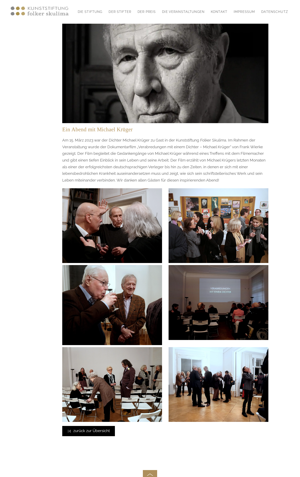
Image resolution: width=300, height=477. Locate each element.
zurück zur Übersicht (91, 430)
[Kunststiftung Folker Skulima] (39, 17)
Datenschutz (274, 12)
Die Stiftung (90, 12)
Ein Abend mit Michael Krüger (97, 129)
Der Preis (147, 12)
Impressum (244, 12)
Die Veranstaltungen (183, 12)
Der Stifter (120, 12)
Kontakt (219, 12)
